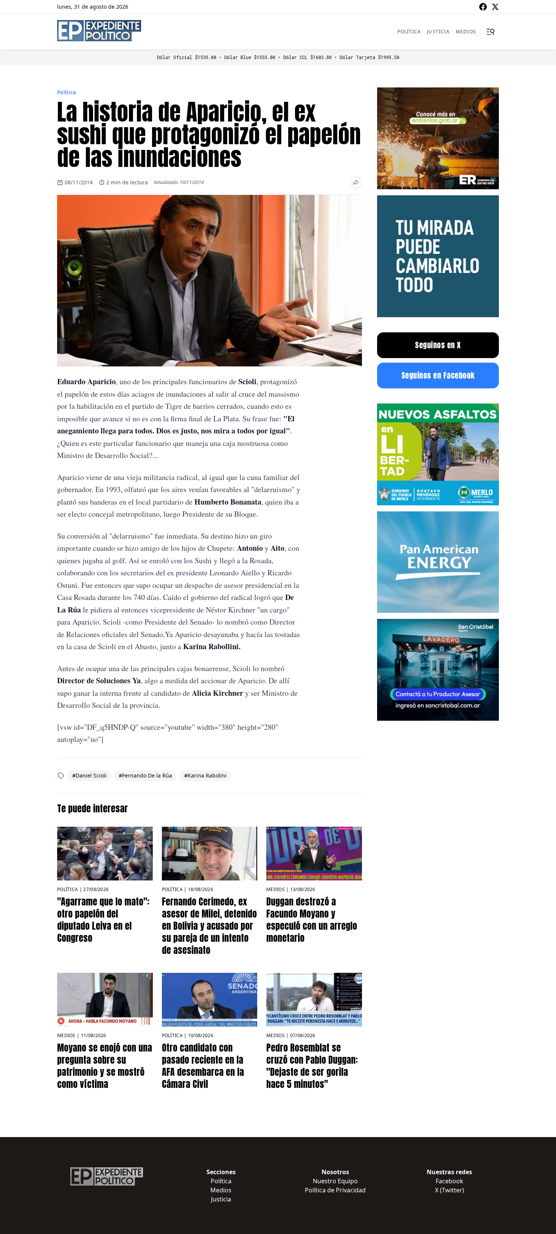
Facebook (449, 1181)
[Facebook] (483, 7)
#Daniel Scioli (89, 775)
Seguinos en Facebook (438, 375)
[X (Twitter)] (495, 7)
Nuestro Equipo (335, 1181)
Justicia (438, 31)
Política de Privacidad (335, 1190)
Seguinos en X (438, 345)
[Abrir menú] (490, 31)
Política (409, 31)
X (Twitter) (449, 1190)
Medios (466, 31)
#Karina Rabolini (205, 775)
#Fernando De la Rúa (145, 775)
